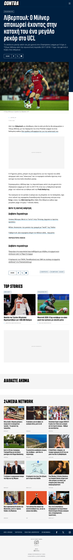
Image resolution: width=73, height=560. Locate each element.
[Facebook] (13, 56)
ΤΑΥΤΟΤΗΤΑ (18, 532)
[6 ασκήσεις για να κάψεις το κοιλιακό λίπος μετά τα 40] (36, 413)
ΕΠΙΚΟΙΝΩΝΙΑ (46, 532)
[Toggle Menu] (69, 3)
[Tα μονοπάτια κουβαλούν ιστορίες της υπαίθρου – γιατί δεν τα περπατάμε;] (36, 441)
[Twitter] (17, 56)
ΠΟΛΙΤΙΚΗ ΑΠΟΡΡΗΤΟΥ (32, 532)
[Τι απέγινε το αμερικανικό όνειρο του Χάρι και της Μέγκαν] (14, 467)
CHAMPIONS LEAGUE (57, 271)
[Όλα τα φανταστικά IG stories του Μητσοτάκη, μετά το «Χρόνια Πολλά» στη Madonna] (14, 498)
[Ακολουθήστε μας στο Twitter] (63, 532)
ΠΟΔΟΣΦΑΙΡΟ (42, 292)
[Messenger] (21, 56)
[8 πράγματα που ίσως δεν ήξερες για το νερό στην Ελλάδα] (36, 467)
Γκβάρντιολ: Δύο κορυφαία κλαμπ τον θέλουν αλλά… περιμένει (32, 233)
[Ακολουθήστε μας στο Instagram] (70, 532)
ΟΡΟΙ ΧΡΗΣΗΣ (8, 532)
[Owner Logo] (36, 543)
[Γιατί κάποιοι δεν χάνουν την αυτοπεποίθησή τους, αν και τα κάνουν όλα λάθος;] (36, 498)
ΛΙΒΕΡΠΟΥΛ (44, 271)
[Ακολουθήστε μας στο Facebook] (57, 532)
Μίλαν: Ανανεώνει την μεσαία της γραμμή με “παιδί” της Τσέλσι (32, 227)
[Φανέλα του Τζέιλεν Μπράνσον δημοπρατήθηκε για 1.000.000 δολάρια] (20, 304)
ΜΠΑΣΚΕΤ (8, 292)
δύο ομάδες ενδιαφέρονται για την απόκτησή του (39, 131)
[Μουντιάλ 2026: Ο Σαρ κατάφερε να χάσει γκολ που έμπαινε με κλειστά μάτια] (53, 304)
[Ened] (36, 550)
